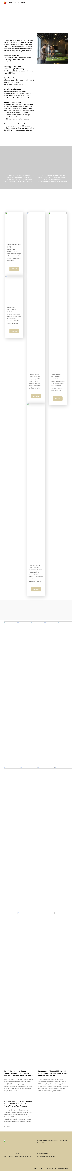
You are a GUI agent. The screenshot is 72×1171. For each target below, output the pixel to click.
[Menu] (66, 3)
